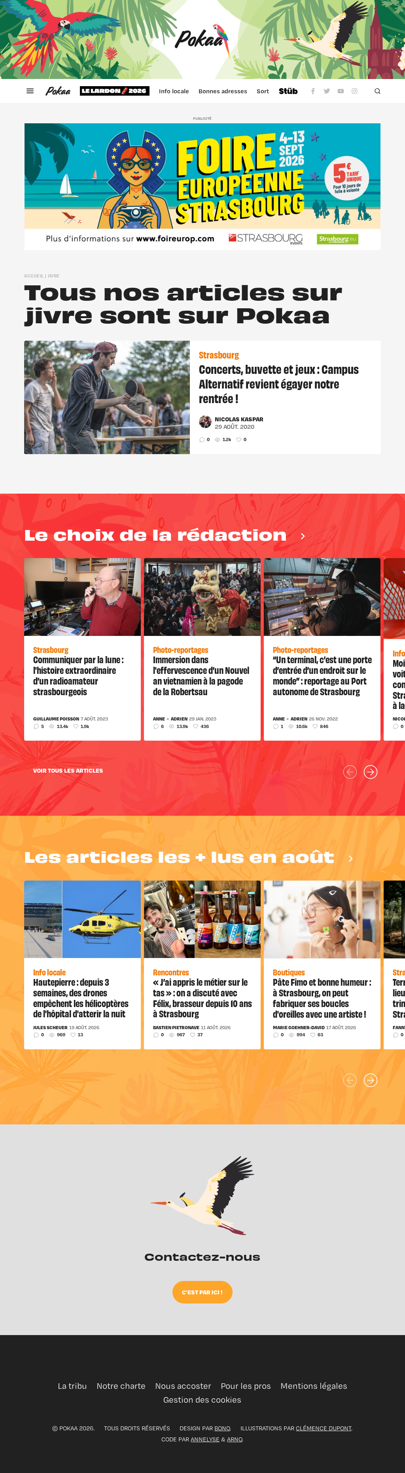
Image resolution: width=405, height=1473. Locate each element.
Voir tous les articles (68, 770)
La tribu (72, 1386)
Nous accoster (183, 1386)
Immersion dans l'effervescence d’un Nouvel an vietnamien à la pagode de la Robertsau (201, 675)
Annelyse (205, 1439)
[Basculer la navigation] (30, 91)
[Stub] (288, 91)
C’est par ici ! (202, 1292)
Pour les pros (246, 1386)
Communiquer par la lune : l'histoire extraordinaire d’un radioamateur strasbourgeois (78, 675)
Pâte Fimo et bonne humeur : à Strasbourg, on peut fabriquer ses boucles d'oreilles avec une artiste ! (322, 997)
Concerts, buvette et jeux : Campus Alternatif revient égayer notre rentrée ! (279, 383)
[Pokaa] (202, 39)
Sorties (267, 91)
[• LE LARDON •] (115, 91)
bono (222, 1428)
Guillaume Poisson (56, 719)
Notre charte (121, 1386)
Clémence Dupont (323, 1428)
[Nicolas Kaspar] (205, 421)
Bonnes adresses (223, 91)
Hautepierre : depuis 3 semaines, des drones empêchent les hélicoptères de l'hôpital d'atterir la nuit (81, 997)
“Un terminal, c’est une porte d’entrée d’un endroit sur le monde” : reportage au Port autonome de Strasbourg (322, 675)
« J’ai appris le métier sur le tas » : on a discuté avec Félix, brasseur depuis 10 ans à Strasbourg (202, 997)
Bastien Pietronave (176, 1027)
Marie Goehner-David (299, 1027)
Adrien (179, 719)
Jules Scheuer (50, 1027)
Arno (234, 1439)
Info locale (174, 91)
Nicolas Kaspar (239, 419)
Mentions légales (313, 1386)
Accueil (34, 276)
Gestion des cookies (202, 1400)
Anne (159, 719)
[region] (174, 91)
